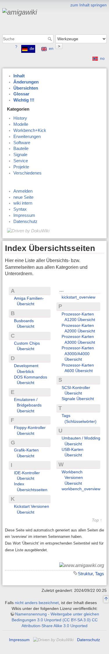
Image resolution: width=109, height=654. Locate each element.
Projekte (21, 167)
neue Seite (23, 197)
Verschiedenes (27, 173)
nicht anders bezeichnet (37, 602)
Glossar (21, 94)
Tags (99, 573)
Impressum (24, 215)
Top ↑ (97, 520)
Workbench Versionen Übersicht (72, 478)
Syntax (20, 209)
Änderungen (26, 82)
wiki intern (22, 203)
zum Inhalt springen (88, 5)
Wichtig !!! (23, 100)
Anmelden (23, 191)
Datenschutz (25, 221)
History (20, 118)
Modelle (20, 124)
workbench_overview (81, 488)
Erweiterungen (27, 136)
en (51, 48)
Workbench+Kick (29, 130)
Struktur (85, 573)
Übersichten (25, 88)
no (102, 58)
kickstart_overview (78, 297)
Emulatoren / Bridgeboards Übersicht (28, 405)
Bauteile (20, 148)
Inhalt (19, 76)
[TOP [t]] (106, 599)
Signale (20, 154)
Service (20, 160)
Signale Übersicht (78, 398)
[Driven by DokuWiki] (28, 230)
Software (21, 142)
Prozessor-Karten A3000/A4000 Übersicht (78, 354)
